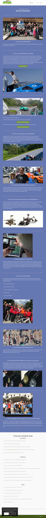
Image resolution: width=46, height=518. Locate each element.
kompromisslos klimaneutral (13, 449)
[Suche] (30, 2)
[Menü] (32, 2)
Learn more (12, 513)
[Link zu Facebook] (38, 3)
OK (6, 513)
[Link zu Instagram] (42, 3)
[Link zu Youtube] (40, 3)
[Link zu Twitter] (37, 3)
